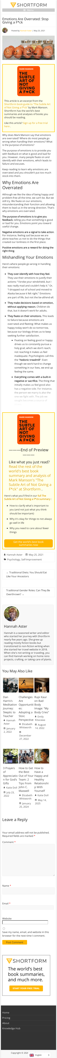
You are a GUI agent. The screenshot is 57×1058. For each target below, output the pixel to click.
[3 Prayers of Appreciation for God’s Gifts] (10, 750)
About (5, 1023)
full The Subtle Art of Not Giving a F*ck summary (27, 497)
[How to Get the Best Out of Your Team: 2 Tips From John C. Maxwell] (26, 750)
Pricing (6, 1017)
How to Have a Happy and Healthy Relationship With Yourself (41, 779)
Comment (9, 842)
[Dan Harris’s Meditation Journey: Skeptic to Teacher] (10, 679)
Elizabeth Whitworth (25, 725)
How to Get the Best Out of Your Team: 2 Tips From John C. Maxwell (26, 779)
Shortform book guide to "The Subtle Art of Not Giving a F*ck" (27, 105)
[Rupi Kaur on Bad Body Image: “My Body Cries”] (41, 679)
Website (7, 918)
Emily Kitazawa (40, 718)
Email (6, 903)
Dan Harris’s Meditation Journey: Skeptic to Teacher (10, 706)
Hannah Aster (26, 30)
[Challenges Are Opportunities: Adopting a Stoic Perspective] (26, 679)
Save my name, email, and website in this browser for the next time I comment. (25, 933)
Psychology (13, 559)
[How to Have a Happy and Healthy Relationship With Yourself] (41, 750)
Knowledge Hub (11, 1028)
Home (5, 1012)
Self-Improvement (31, 559)
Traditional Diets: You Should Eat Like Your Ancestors (26, 574)
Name (6, 885)
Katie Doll (11, 787)
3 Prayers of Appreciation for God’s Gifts (10, 775)
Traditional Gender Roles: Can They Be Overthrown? (28, 592)
